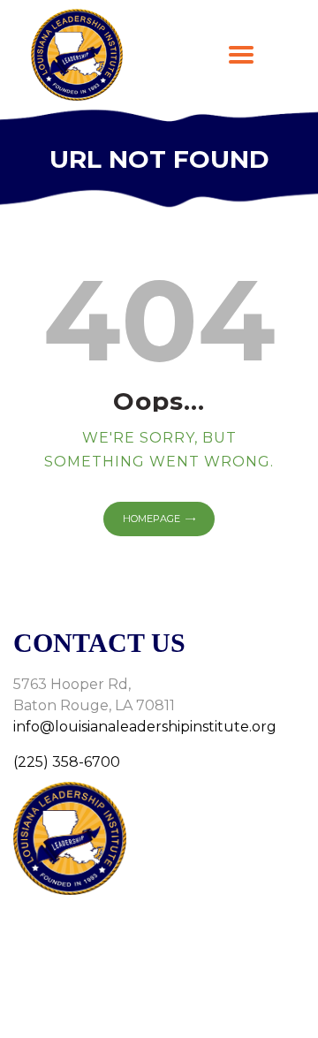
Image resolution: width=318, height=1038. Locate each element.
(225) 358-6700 (66, 762)
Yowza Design (192, 1003)
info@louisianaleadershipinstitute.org (144, 726)
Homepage (151, 518)
